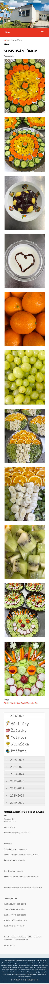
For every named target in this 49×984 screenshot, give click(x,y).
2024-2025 (17, 767)
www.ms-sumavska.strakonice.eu (28, 887)
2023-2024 (17, 774)
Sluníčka (20, 703)
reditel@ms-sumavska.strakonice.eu (24, 855)
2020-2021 (17, 795)
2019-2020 (17, 803)
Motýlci (13, 703)
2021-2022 (17, 788)
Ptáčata (27, 703)
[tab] (24, 716)
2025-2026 (17, 760)
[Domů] (12, 13)
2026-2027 (17, 716)
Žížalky (6, 703)
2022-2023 (17, 781)
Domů (6, 40)
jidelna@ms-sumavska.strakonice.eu (24, 876)
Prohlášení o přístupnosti (24, 979)
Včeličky (34, 703)
